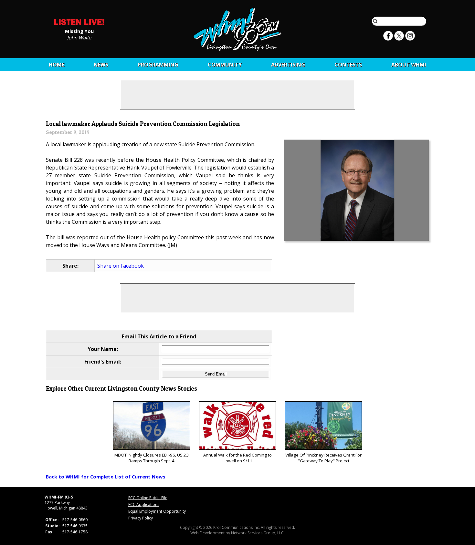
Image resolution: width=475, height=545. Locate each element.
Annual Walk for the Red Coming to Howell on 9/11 (237, 458)
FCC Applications (143, 504)
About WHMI (408, 64)
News (101, 64)
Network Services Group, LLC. (258, 533)
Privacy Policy (140, 518)
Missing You (79, 30)
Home (56, 64)
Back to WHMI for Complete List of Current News (105, 476)
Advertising (288, 64)
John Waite (79, 37)
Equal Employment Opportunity (157, 511)
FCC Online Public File (147, 497)
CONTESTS (348, 64)
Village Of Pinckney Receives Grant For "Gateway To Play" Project (323, 458)
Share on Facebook (120, 265)
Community (225, 64)
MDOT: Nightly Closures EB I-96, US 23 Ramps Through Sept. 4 (151, 458)
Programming (158, 64)
